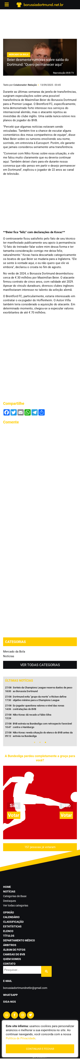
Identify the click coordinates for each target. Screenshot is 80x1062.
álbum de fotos (14, 949)
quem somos (12, 959)
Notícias (8, 656)
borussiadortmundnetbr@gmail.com (25, 987)
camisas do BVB (14, 954)
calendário (11, 917)
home (7, 886)
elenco (8, 931)
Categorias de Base (14, 896)
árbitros (9, 945)
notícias (9, 891)
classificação (13, 921)
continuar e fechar (40, 1048)
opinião (8, 912)
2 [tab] (40, 742)
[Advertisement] (40, 23)
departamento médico (19, 940)
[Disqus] (40, 476)
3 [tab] (45, 742)
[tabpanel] (40, 713)
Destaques (9, 900)
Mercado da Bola (14, 651)
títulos (8, 935)
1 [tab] (34, 742)
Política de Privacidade (20, 1038)
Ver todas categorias (40, 665)
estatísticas (12, 926)
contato (9, 963)
